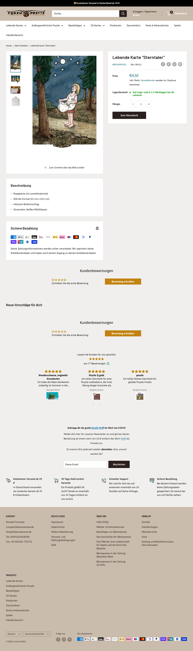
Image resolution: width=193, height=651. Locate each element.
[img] (96, 359)
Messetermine (149, 531)
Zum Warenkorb (129, 115)
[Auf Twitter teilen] (174, 64)
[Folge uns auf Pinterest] (70, 639)
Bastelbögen (75, 25)
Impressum (57, 522)
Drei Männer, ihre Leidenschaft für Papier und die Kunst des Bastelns (112, 545)
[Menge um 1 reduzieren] (133, 104)
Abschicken (119, 464)
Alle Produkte (21, 45)
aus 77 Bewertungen (95, 363)
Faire (144, 536)
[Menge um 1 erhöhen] (149, 104)
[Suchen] (123, 13)
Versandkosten (148, 80)
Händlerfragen (150, 527)
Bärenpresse (119, 64)
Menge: (116, 104)
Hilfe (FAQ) (102, 522)
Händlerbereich (14, 35)
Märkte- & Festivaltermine (110, 527)
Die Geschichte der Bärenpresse (113, 536)
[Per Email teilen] (180, 64)
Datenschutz (58, 527)
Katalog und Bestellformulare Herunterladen (158, 543)
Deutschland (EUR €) (34, 634)
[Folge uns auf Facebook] (58, 639)
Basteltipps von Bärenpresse (111, 531)
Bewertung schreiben (123, 281)
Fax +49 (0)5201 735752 (19, 541)
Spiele (177, 25)
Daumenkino (133, 25)
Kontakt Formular (15, 522)
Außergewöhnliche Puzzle (46, 25)
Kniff (123, 438)
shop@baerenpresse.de (19, 531)
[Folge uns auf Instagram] (64, 639)
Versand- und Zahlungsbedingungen (63, 538)
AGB (53, 545)
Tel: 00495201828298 (17, 536)
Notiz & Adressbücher (157, 25)
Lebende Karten (14, 25)
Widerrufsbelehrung (62, 531)
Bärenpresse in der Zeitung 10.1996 (110, 563)
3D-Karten (95, 25)
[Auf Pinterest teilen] (169, 64)
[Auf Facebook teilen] (163, 64)
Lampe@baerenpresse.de (20, 527)
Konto (136, 15)
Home (9, 45)
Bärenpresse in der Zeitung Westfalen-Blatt (110, 555)
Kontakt (146, 522)
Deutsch (11, 634)
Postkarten (115, 25)
